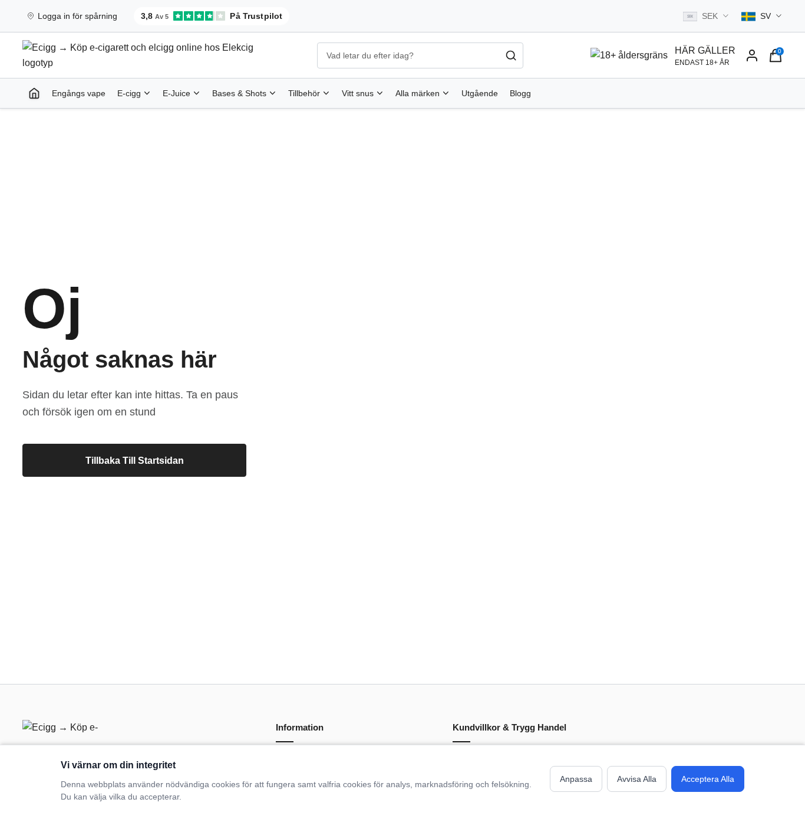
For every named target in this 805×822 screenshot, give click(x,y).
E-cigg (129, 93)
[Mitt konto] (752, 55)
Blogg (520, 93)
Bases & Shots (239, 93)
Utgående (479, 93)
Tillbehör (304, 93)
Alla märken (417, 93)
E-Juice (176, 93)
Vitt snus (358, 93)
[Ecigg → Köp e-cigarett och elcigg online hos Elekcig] (63, 729)
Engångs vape (78, 93)
